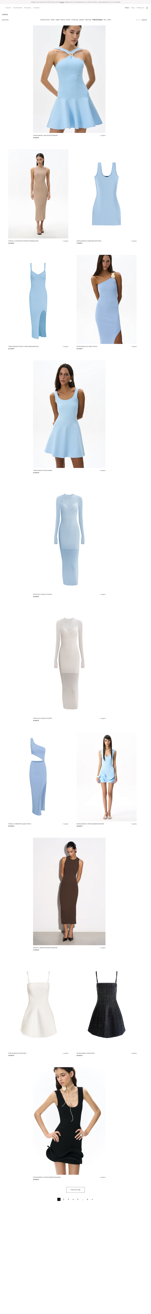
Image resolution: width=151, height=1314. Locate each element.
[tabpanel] (38, 299)
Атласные (74, 20)
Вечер (68, 20)
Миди (58, 20)
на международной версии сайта (90, 2)
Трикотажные (97, 20)
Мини (53, 20)
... (82, 1199)
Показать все (45, 20)
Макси (63, 20)
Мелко (138, 20)
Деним (81, 20)
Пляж (109, 20)
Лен (104, 20)
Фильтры (5, 20)
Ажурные (88, 20)
